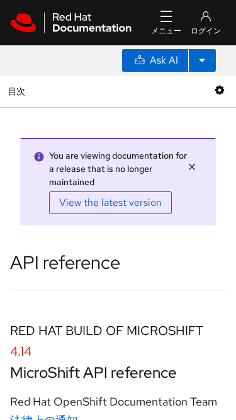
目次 (18, 91)
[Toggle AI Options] (202, 60)
